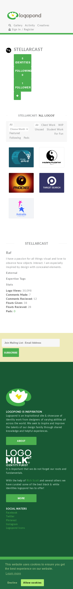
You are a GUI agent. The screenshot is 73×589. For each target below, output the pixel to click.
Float (28, 160)
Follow (17, 96)
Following (15, 138)
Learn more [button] (13, 573)
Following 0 (23, 73)
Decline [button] (12, 582)
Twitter (10, 516)
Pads (26, 138)
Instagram (12, 524)
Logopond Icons (15, 528)
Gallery (18, 25)
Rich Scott (33, 480)
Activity (30, 25)
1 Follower (23, 85)
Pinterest (11, 520)
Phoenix (15, 181)
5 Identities (22, 60)
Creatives (43, 25)
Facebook (11, 512)
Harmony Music (46, 154)
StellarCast (17, 163)
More (21, 498)
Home (36, 16)
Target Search (45, 180)
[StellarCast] (8, 50)
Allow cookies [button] (32, 582)
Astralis (15, 207)
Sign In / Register (22, 29)
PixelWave (17, 156)
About (21, 441)
